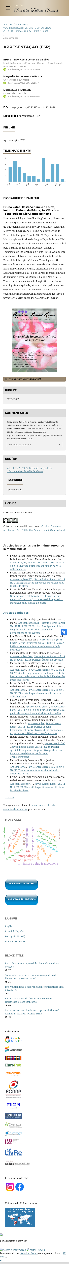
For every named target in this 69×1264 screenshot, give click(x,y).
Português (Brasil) (15, 936)
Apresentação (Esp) (51, 639)
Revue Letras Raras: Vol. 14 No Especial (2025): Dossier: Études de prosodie (37, 658)
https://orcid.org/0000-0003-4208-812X (23, 70)
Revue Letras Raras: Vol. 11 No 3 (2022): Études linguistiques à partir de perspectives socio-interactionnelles (37, 710)
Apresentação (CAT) (21, 579)
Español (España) (14, 931)
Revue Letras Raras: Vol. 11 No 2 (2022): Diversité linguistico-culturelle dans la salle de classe (37, 566)
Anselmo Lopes (29, 1253)
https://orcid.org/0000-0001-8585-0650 (23, 96)
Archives (21, 24)
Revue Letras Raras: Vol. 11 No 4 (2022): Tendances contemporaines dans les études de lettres (37, 770)
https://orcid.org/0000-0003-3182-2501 (23, 83)
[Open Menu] (8, 8)
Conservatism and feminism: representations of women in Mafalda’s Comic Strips (31, 1012)
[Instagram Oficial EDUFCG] (2, 1246)
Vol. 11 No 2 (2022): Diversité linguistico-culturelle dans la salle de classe (27, 29)
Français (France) (15, 941)
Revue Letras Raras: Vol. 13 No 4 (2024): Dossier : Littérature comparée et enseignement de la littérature (37, 646)
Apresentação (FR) (55, 743)
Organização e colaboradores (27, 596)
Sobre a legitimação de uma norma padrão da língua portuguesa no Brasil (31, 976)
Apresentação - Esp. (21, 656)
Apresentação (18, 562)
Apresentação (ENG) (37, 706)
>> (12, 797)
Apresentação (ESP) (29, 622)
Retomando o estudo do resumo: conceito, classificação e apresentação (28, 1000)
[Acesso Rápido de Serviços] (0, 1246)
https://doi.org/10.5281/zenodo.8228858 (33, 107)
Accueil (8, 24)
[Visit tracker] (20, 1226)
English (9, 926)
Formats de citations (20, 444)
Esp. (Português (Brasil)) (24, 379)
